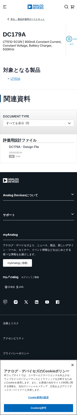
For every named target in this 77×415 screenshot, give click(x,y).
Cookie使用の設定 (38, 397)
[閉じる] (72, 365)
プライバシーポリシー (16, 353)
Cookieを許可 (38, 407)
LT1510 (15, 79)
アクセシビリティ (13, 338)
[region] (38, 387)
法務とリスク (11, 323)
